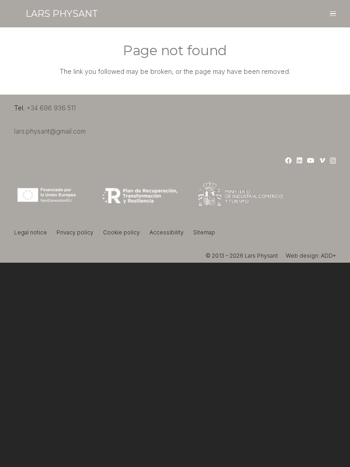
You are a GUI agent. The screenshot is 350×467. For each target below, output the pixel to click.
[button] (333, 14)
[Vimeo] (322, 160)
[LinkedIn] (299, 160)
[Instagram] (333, 160)
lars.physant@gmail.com (50, 131)
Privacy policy (75, 232)
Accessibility (166, 232)
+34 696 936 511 (51, 108)
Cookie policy (121, 232)
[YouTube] (310, 160)
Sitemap (204, 232)
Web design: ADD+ (311, 255)
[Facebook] (288, 160)
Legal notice (30, 232)
